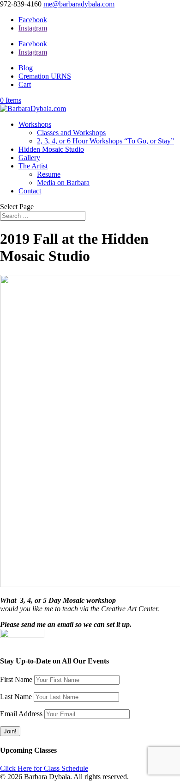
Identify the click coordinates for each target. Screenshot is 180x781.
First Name (16, 679)
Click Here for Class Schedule (44, 768)
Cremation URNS (44, 76)
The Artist (33, 166)
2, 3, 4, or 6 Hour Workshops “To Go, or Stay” (105, 141)
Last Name (16, 696)
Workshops (34, 124)
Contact (29, 191)
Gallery (29, 157)
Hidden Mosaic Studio (51, 149)
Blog (25, 68)
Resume (48, 174)
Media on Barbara (63, 182)
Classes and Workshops (71, 132)
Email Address (21, 714)
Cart (24, 84)
